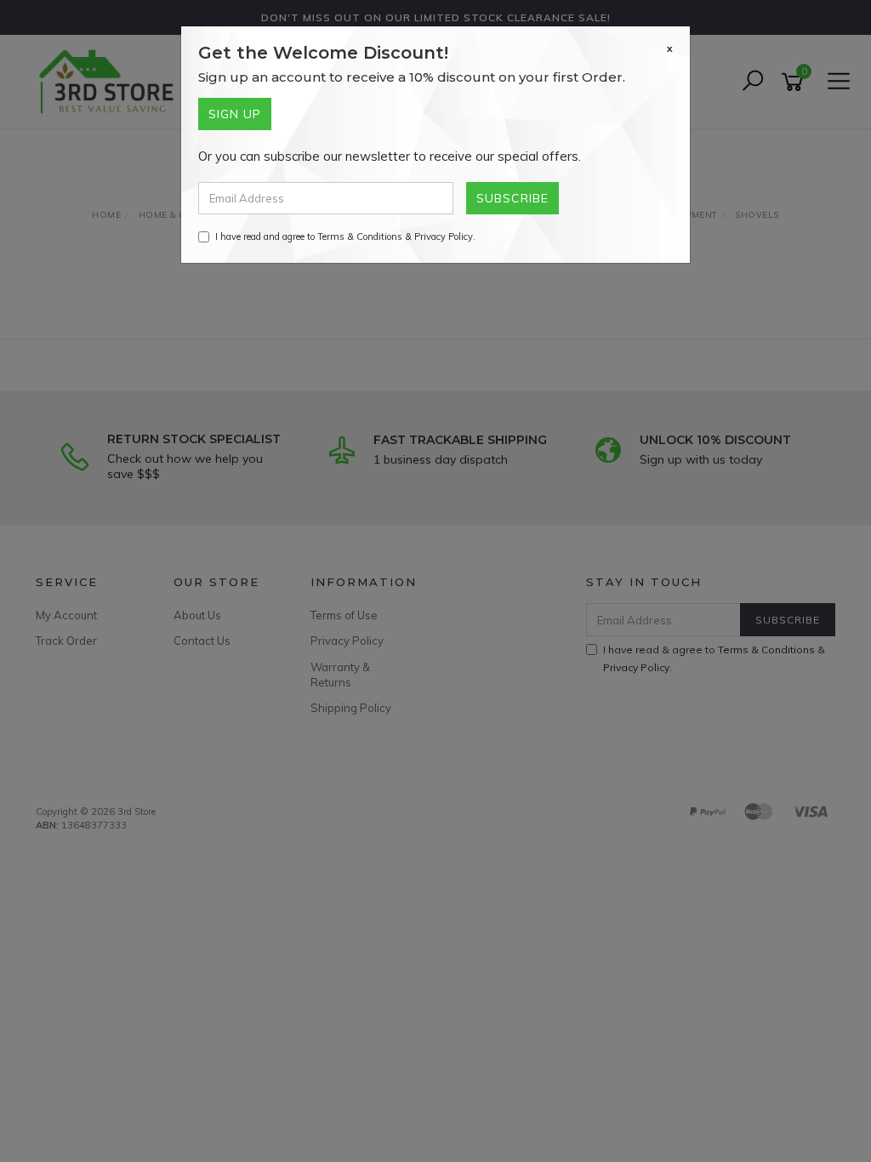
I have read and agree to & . (345, 236)
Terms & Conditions (359, 236)
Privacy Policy (443, 236)
